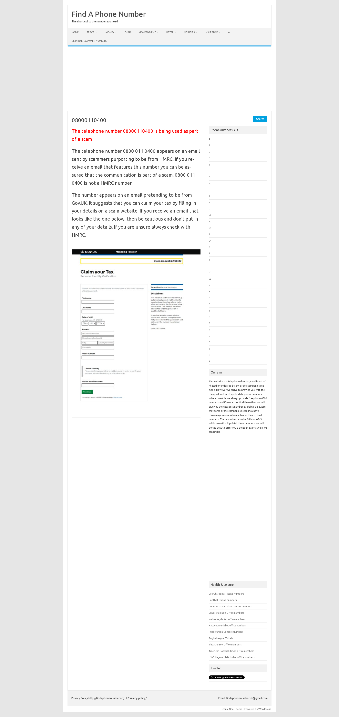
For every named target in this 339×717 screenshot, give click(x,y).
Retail (170, 32)
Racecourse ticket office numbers (228, 625)
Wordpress (264, 709)
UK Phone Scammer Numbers (89, 41)
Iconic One (228, 709)
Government (147, 32)
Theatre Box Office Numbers (225, 644)
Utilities (189, 32)
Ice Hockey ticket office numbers (227, 619)
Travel (91, 32)
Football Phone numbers (223, 600)
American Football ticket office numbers (231, 651)
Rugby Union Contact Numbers (226, 631)
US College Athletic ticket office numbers (232, 657)
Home (75, 32)
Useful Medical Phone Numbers (226, 593)
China (128, 32)
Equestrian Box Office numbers (226, 612)
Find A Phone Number (109, 14)
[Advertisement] (169, 78)
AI (229, 32)
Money (110, 32)
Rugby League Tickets (221, 638)
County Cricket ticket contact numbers (230, 606)
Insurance (211, 32)
